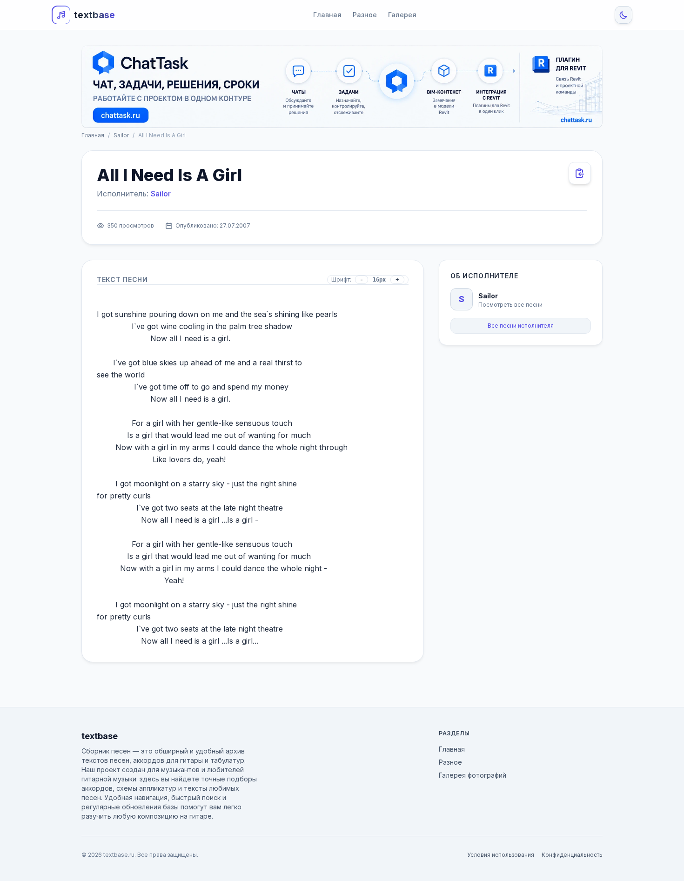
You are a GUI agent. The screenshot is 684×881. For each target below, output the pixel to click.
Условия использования (500, 854)
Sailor (121, 135)
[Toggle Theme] (623, 15)
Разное (365, 15)
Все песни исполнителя (521, 325)
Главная (327, 15)
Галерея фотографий (472, 775)
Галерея (402, 15)
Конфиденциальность (572, 854)
